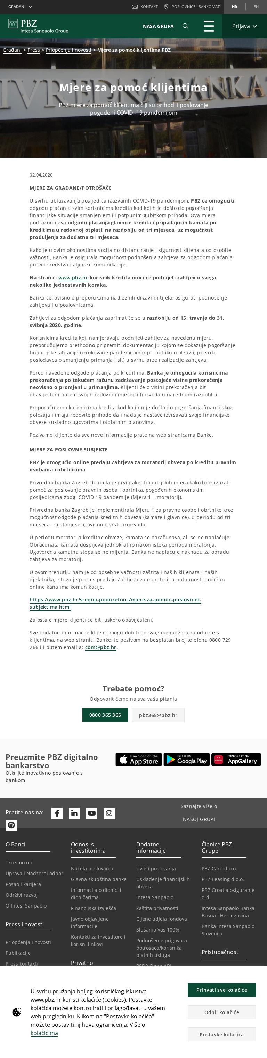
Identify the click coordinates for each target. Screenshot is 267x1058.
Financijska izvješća (93, 908)
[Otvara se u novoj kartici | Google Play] (186, 759)
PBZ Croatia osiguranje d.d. (228, 894)
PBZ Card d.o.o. (219, 868)
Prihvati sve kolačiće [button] (221, 989)
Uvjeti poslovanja (156, 868)
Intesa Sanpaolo (154, 897)
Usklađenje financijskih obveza (163, 883)
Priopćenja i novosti (68, 50)
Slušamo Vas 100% (157, 929)
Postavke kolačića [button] (222, 1034)
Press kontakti (22, 963)
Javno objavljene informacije (90, 922)
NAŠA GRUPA (158, 26)
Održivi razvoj (22, 895)
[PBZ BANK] (38, 26)
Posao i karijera (23, 884)
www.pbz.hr (73, 277)
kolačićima (44, 1033)
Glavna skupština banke (99, 879)
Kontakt (149, 6)
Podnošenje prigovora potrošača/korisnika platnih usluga (161, 947)
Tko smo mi (19, 862)
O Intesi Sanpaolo (26, 905)
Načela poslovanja (92, 868)
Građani (12, 50)
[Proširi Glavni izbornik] (209, 26)
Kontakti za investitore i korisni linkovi (98, 941)
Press (33, 50)
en (256, 6)
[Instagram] (109, 813)
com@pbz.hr (100, 647)
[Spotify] (11, 825)
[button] (258, 975)
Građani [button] (16, 6)
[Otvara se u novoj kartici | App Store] (138, 759)
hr (234, 6)
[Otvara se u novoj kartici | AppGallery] (236, 759)
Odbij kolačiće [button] (221, 1012)
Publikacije (18, 953)
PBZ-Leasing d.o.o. (223, 879)
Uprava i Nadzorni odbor (34, 873)
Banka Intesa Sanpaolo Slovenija (228, 930)
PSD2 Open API (153, 965)
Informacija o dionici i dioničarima (96, 894)
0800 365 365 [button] (105, 715)
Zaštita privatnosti (157, 908)
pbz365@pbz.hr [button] (158, 715)
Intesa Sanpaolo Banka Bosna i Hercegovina (228, 912)
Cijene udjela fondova (161, 919)
